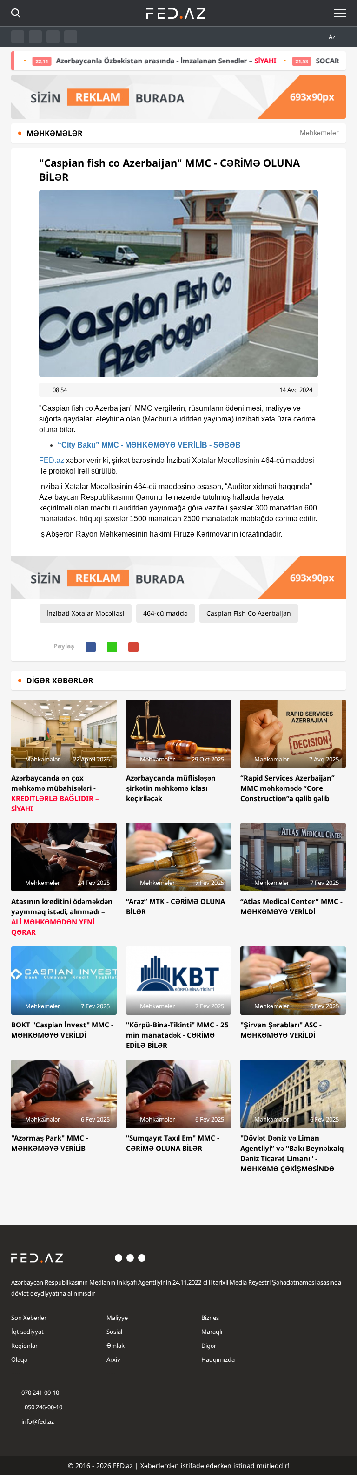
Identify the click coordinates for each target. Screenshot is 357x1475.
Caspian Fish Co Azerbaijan (248, 613)
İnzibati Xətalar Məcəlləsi (85, 613)
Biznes (210, 1317)
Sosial (114, 1331)
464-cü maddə (165, 613)
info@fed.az (37, 1421)
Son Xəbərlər (28, 1317)
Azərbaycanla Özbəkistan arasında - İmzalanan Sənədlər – (130, 60)
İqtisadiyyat (27, 1331)
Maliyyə (117, 1317)
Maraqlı (211, 1331)
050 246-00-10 (42, 1407)
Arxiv (113, 1359)
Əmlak (115, 1345)
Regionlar (24, 1345)
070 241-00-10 (40, 1392)
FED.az (51, 460)
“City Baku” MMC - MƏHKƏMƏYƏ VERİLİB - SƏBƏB (149, 445)
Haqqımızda (218, 1359)
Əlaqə (19, 1359)
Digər (208, 1345)
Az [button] (333, 37)
